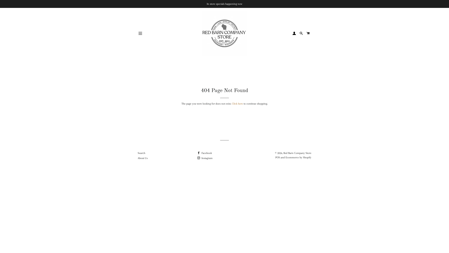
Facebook (206, 153)
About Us (143, 158)
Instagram (207, 158)
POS (277, 157)
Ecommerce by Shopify (298, 157)
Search (141, 153)
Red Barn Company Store (297, 153)
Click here (237, 103)
